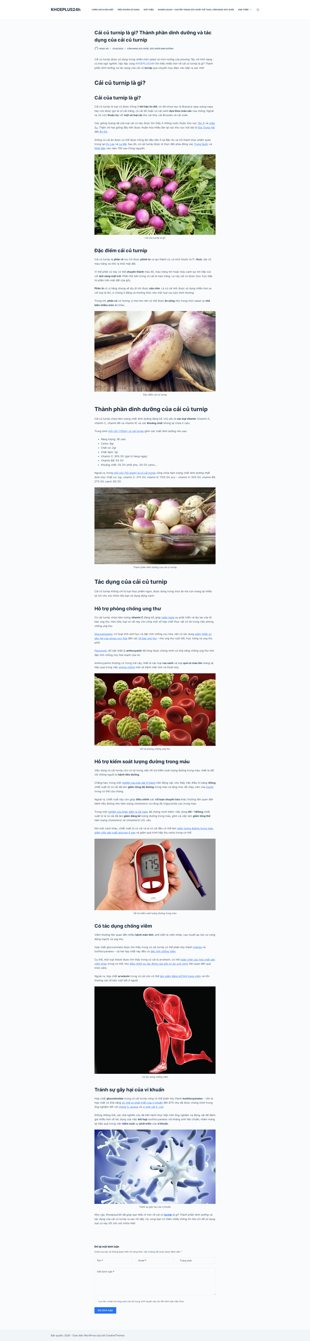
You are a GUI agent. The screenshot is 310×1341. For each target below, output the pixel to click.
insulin (210, 787)
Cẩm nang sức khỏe (138, 48)
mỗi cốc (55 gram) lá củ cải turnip (135, 472)
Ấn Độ (103, 131)
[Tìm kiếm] (258, 10)
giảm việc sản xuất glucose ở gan (114, 832)
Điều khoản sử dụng (129, 9)
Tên (100, 1260)
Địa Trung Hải (206, 127)
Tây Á (201, 123)
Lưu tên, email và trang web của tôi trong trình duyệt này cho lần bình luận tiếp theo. (141, 1301)
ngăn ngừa (167, 617)
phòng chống (127, 667)
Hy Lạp (110, 144)
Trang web (186, 1260)
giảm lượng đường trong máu (195, 828)
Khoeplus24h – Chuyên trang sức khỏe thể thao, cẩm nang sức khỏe (196, 9)
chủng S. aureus (128, 1106)
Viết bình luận (105, 1271)
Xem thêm (243, 9)
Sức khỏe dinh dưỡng (161, 48)
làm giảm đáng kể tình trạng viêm (180, 976)
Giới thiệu (149, 9)
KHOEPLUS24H (145, 63)
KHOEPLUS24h (66, 9)
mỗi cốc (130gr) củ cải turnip (126, 431)
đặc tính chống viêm (163, 951)
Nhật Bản (100, 148)
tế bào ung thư (148, 638)
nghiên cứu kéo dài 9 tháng (138, 782)
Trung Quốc (201, 144)
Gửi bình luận (105, 1310)
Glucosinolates (103, 634)
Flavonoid (100, 650)
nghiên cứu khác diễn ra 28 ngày (128, 811)
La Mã (122, 144)
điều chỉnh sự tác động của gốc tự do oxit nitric (159, 963)
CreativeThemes (115, 1335)
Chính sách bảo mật (103, 9)
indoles (197, 947)
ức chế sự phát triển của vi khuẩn (142, 1102)
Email (142, 1260)
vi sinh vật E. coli (153, 1106)
